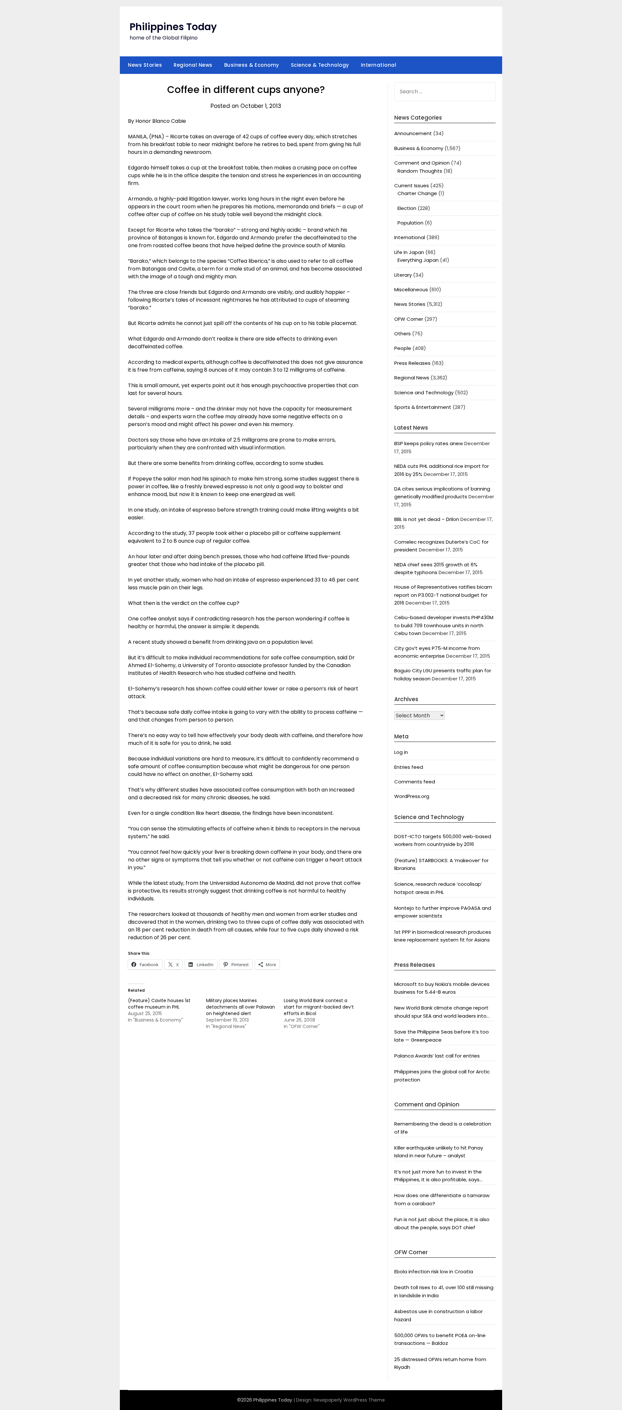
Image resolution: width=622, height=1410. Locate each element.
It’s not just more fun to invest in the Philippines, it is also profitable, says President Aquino (438, 1176)
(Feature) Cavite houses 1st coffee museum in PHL (159, 1003)
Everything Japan (418, 260)
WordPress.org (411, 796)
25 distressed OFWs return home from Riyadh (440, 1363)
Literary (403, 275)
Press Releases (412, 363)
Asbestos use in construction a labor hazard (438, 1315)
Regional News (193, 65)
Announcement (413, 133)
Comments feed (414, 781)
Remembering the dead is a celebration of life (442, 1127)
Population (410, 222)
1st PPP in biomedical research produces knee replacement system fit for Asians (442, 936)
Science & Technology (320, 65)
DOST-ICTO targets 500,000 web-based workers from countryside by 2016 (442, 840)
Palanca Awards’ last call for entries (437, 1055)
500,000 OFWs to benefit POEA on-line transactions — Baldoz (440, 1339)
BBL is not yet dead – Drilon (426, 519)
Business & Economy (251, 65)
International (379, 65)
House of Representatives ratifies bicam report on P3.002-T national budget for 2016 (443, 595)
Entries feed (408, 767)
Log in (401, 752)
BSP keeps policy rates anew (428, 443)
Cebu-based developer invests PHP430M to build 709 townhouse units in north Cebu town (443, 625)
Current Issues (411, 185)
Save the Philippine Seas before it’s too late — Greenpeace (441, 1035)
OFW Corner (408, 319)
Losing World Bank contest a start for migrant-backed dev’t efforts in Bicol (319, 1007)
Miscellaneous (411, 289)
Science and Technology (424, 392)
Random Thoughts (419, 171)
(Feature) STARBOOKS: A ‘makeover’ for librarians (441, 864)
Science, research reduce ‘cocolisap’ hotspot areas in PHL (438, 888)
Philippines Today (173, 27)
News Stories (145, 65)
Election (406, 208)
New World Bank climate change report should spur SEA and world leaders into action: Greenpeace (441, 1012)
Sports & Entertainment (422, 407)
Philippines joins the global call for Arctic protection (442, 1075)
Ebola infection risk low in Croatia (433, 1271)
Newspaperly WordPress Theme (349, 1400)
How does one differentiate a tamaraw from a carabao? (442, 1199)
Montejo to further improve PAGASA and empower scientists (442, 912)
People (402, 348)
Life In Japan (409, 252)
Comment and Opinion (422, 162)
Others (402, 333)
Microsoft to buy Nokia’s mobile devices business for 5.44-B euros (442, 988)
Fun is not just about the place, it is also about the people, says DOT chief (442, 1223)
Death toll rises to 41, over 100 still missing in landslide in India (443, 1291)
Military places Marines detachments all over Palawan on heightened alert (240, 1007)
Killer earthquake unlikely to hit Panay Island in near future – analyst (438, 1151)
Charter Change (417, 193)
